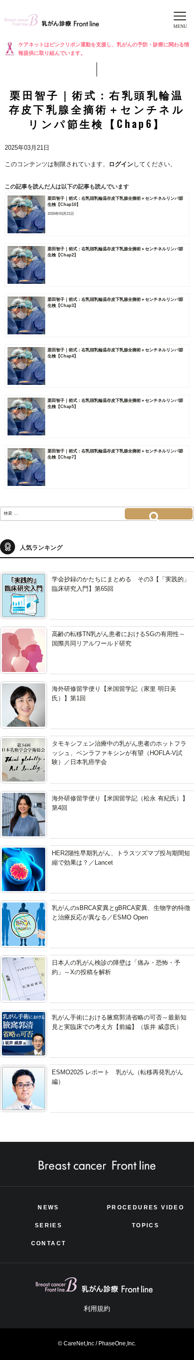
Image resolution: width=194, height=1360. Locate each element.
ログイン (121, 164)
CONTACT (48, 1243)
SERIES (48, 1225)
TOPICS (145, 1225)
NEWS (48, 1207)
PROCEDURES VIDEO (145, 1207)
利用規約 (97, 1308)
